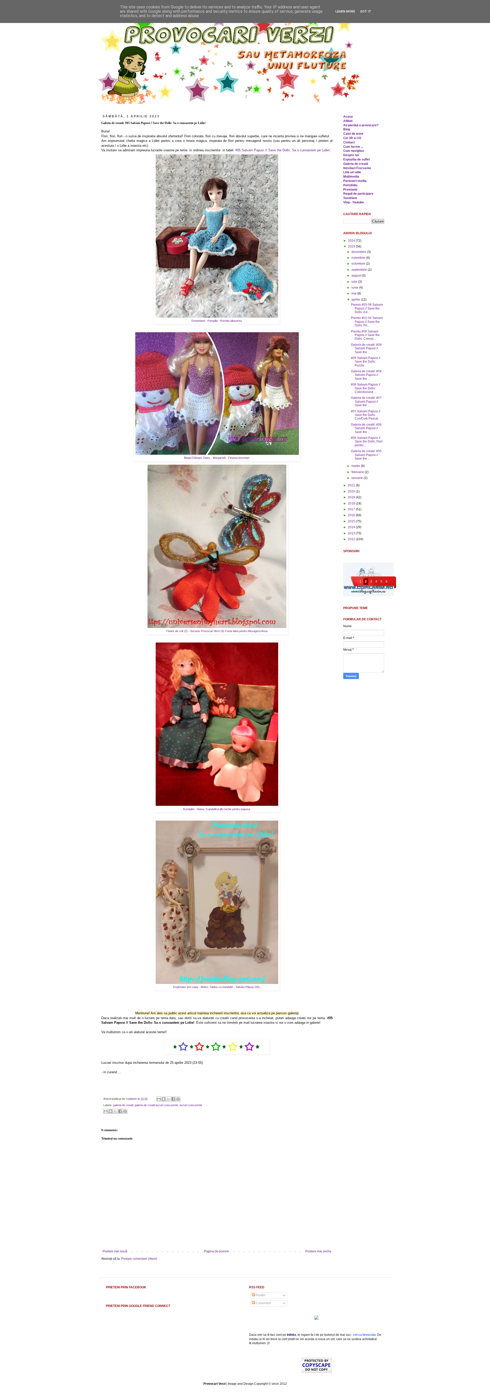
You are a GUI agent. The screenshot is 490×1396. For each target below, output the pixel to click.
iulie (354, 281)
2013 (352, 533)
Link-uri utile (352, 172)
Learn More (345, 11)
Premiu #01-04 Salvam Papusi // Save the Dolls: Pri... (367, 321)
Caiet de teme (353, 133)
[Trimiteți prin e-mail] (158, 1099)
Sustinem (350, 198)
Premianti (350, 189)
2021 (352, 485)
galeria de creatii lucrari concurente (156, 1105)
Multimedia (351, 176)
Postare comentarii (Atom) (139, 1259)
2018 (352, 503)
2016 (352, 515)
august (356, 275)
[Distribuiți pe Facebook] (173, 1099)
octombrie (358, 263)
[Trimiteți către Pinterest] (178, 1099)
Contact (349, 142)
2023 (352, 246)
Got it (365, 11)
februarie (358, 472)
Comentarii (263, 1303)
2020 (352, 491)
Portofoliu (350, 185)
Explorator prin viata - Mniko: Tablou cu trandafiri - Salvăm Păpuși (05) (217, 987)
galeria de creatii (123, 1105)
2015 (352, 521)
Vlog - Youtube (353, 202)
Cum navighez (353, 151)
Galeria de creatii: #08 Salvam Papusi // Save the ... (366, 374)
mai (354, 293)
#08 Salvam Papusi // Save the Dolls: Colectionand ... (365, 388)
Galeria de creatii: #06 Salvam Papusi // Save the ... (366, 428)
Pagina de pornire (216, 1251)
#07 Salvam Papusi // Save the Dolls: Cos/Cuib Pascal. (365, 415)
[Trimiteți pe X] (168, 1099)
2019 (352, 497)
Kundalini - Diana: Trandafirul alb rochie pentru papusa (217, 809)
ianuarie (357, 478)
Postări (260, 1295)
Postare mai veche (318, 1251)
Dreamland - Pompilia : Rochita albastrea (216, 320)
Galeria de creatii (355, 164)
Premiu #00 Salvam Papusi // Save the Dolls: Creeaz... (365, 335)
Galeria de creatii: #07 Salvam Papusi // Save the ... (366, 401)
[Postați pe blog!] (163, 1099)
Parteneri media (354, 181)
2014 (352, 527)
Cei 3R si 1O (352, 138)
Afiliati (347, 121)
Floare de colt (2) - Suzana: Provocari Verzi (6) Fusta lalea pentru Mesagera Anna (216, 631)
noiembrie (358, 258)
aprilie (356, 299)
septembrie (359, 269)
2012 (352, 539)
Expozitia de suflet (356, 159)
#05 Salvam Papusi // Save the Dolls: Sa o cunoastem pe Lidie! (282, 150)
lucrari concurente (191, 1105)
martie (356, 466)
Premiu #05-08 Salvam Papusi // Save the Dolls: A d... (367, 308)
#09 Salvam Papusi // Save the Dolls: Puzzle (365, 361)
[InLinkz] (316, 1317)
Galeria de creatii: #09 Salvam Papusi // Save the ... (366, 348)
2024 (352, 240)
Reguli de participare (358, 193)
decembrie (359, 252)
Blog (346, 129)
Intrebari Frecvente (357, 168)
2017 (352, 509)
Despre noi (351, 155)
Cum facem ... (353, 147)
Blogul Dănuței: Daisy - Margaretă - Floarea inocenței (217, 457)
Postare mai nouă (115, 1251)
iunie (355, 287)
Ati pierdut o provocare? (360, 125)
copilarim (132, 1098)
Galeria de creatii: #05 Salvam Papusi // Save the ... (366, 454)
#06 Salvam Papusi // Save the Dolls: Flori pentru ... (367, 441)
